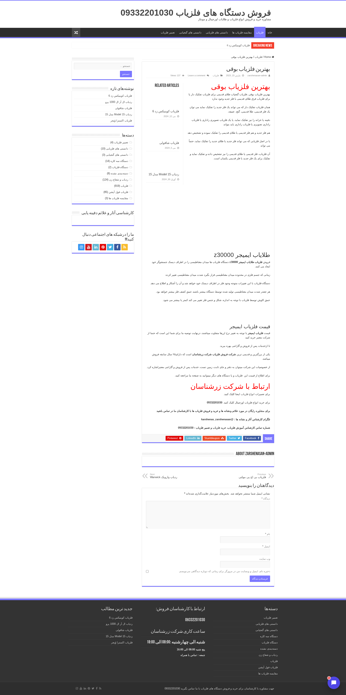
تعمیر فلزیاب (168, 32)
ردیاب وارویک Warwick (163, 476)
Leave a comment (196, 75)
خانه (270, 32)
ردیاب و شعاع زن (118, 179)
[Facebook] (117, 247)
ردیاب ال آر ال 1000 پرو (118, 101)
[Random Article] (76, 32)
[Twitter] (110, 247)
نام (267, 534)
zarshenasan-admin (257, 75)
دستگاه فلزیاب (120, 167)
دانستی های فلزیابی (217, 32)
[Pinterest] (103, 247)
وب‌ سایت (264, 558)
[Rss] (124, 247)
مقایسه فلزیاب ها (242, 32)
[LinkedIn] (96, 247)
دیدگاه (266, 498)
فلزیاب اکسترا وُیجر (121, 120)
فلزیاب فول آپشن (118, 192)
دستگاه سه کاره (119, 160)
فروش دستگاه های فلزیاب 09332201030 (196, 12)
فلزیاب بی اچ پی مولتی (252, 476)
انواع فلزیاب (248, 394)
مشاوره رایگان (256, 410)
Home (268, 56)
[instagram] (81, 247)
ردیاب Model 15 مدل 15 (164, 174)
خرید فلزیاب (220, 427)
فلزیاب (260, 32)
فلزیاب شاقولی (169, 142)
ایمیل (266, 546)
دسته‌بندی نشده (119, 173)
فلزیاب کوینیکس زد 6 (238, 45)
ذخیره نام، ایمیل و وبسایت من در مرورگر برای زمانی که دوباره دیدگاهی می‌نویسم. (224, 571)
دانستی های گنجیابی (190, 32)
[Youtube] (88, 247)
